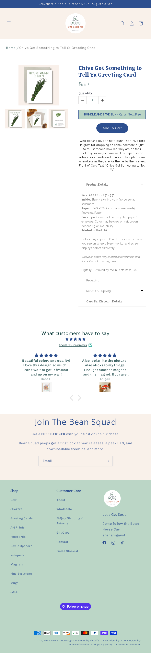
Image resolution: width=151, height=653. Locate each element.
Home (11, 48)
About (60, 500)
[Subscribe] (107, 461)
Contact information (128, 644)
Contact (62, 542)
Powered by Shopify (87, 640)
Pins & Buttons (21, 573)
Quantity (85, 93)
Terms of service (79, 644)
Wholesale (64, 509)
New (13, 500)
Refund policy (111, 640)
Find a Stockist (67, 551)
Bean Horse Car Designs (59, 640)
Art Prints (17, 527)
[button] (8, 23)
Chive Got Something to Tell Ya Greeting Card (110, 71)
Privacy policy (132, 640)
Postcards (18, 537)
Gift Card (63, 532)
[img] (75, 339)
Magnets (16, 564)
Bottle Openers (21, 546)
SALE (14, 592)
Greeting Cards (21, 518)
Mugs (14, 583)
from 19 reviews (73, 345)
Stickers (16, 509)
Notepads (17, 555)
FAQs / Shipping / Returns (69, 521)
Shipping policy (103, 644)
